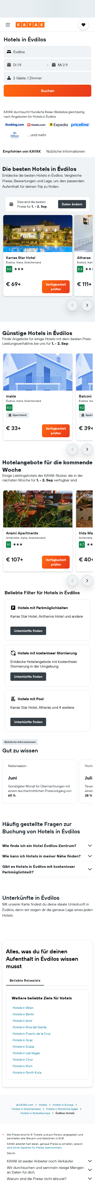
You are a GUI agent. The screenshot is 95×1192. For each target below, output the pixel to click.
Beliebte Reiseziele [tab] (25, 980)
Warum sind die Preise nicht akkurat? (36, 1178)
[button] (8, 25)
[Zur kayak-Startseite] (30, 25)
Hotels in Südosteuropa (35, 1113)
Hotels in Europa (63, 1104)
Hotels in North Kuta (27, 1072)
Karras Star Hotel (20, 257)
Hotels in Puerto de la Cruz (31, 1034)
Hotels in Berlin (23, 1014)
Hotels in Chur (23, 1059)
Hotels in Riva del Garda (29, 1027)
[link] (28, 631)
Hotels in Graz (23, 1040)
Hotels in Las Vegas (26, 1053)
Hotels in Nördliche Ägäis (62, 1109)
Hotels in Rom (23, 1066)
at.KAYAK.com (24, 1104)
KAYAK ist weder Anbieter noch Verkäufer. (40, 1161)
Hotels (43, 1104)
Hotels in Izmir (23, 1021)
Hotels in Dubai (23, 1046)
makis (11, 396)
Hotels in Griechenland (26, 1109)
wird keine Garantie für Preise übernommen (34, 1147)
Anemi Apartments (22, 533)
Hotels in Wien (23, 1008)
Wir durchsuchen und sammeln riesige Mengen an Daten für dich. (45, 1169)
